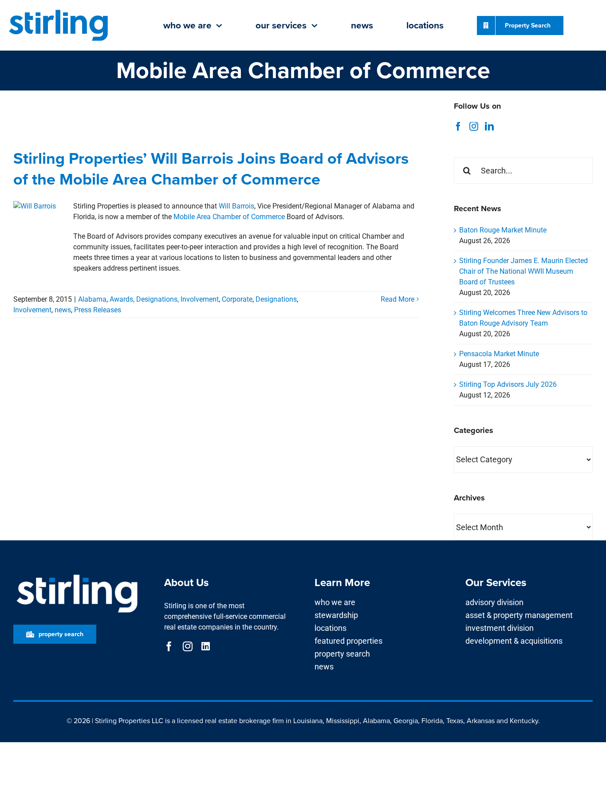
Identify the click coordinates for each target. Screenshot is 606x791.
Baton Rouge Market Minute (503, 230)
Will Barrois (236, 206)
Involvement (32, 310)
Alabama (92, 299)
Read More (397, 299)
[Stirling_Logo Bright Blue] (58, 10)
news (63, 310)
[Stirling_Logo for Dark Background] (77, 575)
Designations (276, 299)
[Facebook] (458, 126)
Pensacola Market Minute (499, 354)
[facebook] (169, 646)
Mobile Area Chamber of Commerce (229, 217)
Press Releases (97, 310)
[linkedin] (205, 646)
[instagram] (188, 646)
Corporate (237, 299)
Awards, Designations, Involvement (164, 299)
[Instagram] (473, 126)
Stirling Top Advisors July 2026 (508, 384)
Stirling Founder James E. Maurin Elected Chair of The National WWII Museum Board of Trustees (523, 271)
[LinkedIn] (489, 126)
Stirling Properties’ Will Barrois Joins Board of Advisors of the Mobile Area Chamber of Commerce (211, 168)
